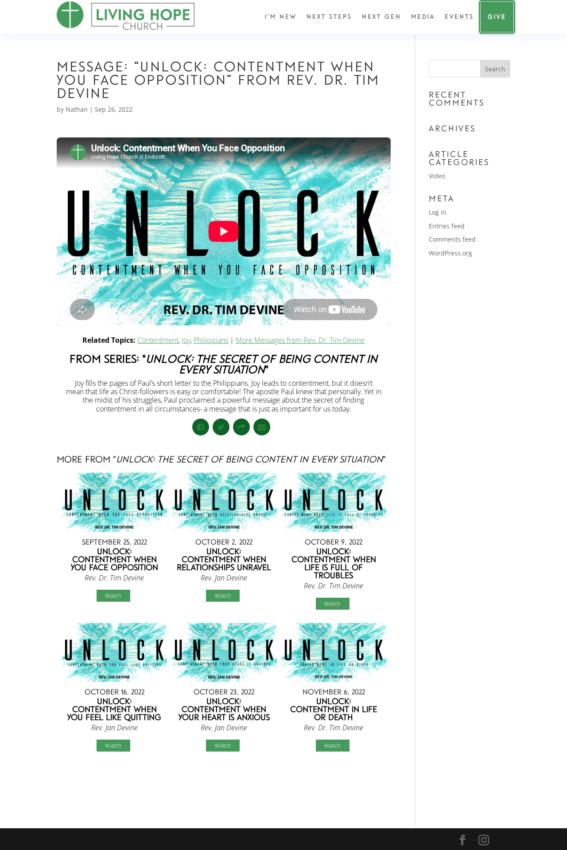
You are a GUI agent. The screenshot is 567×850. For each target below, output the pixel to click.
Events (459, 16)
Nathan (77, 109)
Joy (186, 340)
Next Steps (329, 16)
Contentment (158, 340)
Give (497, 16)
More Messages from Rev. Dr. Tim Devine (300, 340)
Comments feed (452, 239)
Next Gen (381, 16)
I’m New (281, 16)
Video (437, 176)
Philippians (211, 340)
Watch (113, 595)
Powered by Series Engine (358, 782)
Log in (438, 212)
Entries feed (447, 226)
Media (423, 16)
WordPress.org (450, 253)
